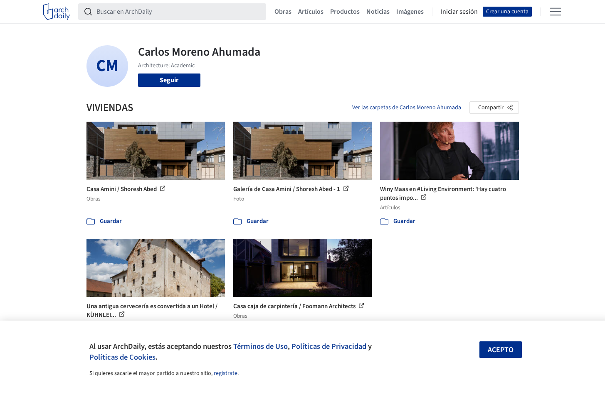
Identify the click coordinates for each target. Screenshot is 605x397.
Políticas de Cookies (122, 357)
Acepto (501, 350)
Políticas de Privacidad (328, 346)
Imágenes (410, 11)
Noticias (378, 11)
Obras (282, 11)
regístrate (225, 373)
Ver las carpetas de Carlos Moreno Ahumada (406, 107)
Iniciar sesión (459, 11)
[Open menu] (555, 11)
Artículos (310, 11)
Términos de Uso (260, 346)
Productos (345, 11)
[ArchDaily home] (56, 11)
